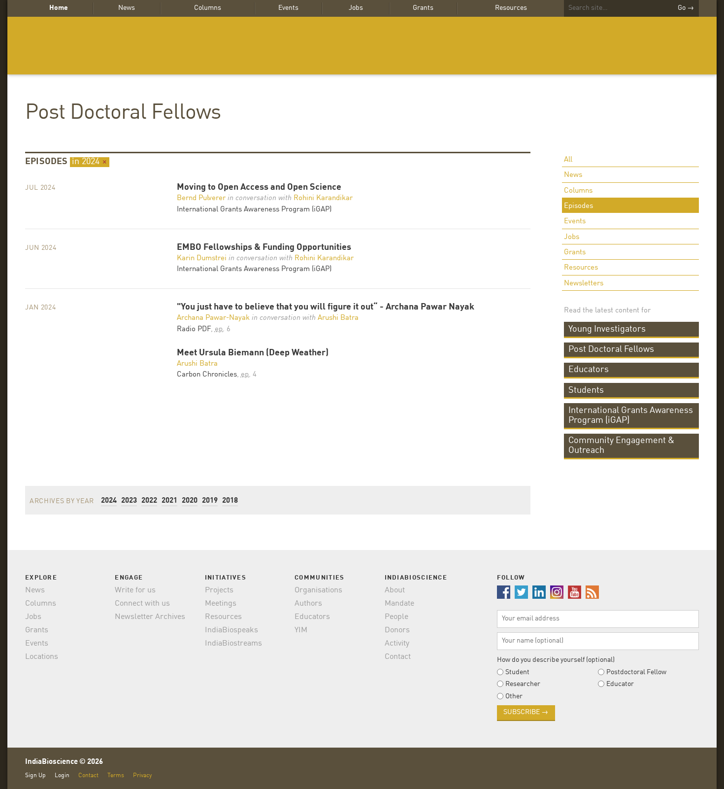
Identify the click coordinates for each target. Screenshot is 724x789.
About (395, 590)
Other (514, 696)
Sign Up (35, 775)
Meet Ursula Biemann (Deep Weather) (253, 353)
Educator (620, 684)
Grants (423, 7)
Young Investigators (607, 329)
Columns (207, 7)
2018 (230, 501)
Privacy (142, 775)
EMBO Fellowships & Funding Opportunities (264, 247)
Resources (511, 7)
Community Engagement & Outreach (621, 445)
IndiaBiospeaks (231, 630)
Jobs (356, 7)
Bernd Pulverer (201, 198)
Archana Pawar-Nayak (213, 318)
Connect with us (142, 604)
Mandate (399, 604)
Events (288, 7)
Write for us (135, 590)
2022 (149, 501)
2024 (109, 501)
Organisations (318, 590)
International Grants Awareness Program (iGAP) (630, 415)
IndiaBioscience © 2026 (64, 762)
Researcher (522, 684)
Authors (308, 604)
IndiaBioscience (362, 45)
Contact (398, 657)
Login (62, 775)
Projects (219, 590)
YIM (301, 630)
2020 (189, 501)
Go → (686, 7)
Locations (41, 657)
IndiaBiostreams (233, 644)
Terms (115, 775)
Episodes (578, 206)
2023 (129, 501)
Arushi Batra (338, 318)
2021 (169, 501)
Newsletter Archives (150, 617)
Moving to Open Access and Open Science (259, 187)
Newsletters (583, 283)
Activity (397, 644)
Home (58, 7)
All (568, 160)
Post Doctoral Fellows (123, 113)
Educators (588, 369)
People (396, 617)
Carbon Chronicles (207, 374)
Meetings (220, 604)
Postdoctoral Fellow (636, 672)
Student (517, 672)
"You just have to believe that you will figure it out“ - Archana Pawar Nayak (325, 307)
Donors (397, 630)
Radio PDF (194, 329)
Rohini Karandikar (323, 198)
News (126, 7)
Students (586, 390)
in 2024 (89, 161)
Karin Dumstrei (202, 258)
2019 (210, 501)
